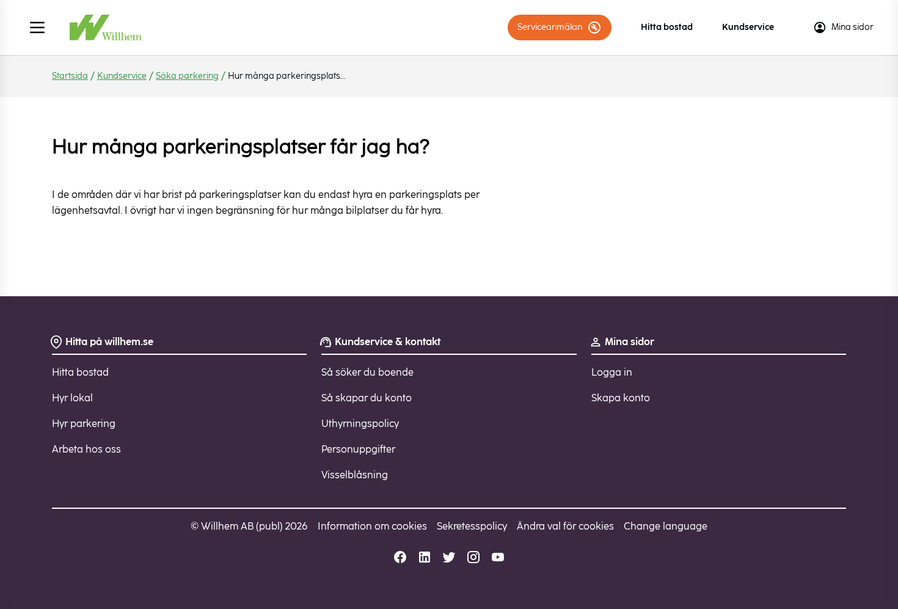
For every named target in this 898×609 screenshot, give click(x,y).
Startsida (70, 76)
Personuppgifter (358, 449)
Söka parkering (187, 76)
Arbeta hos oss (86, 449)
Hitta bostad (667, 27)
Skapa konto (620, 398)
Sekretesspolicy (472, 526)
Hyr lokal (72, 398)
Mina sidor (852, 27)
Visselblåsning (354, 475)
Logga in (611, 372)
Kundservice (748, 27)
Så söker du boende (367, 372)
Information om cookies (372, 526)
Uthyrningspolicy (360, 423)
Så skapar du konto (366, 398)
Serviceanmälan (549, 27)
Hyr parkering (83, 423)
